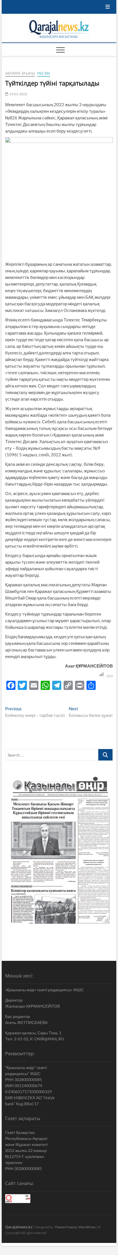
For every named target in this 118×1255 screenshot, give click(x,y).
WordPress (87, 1227)
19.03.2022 (17, 94)
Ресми (43, 73)
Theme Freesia (65, 1227)
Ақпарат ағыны (20, 73)
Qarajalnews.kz (19, 1226)
